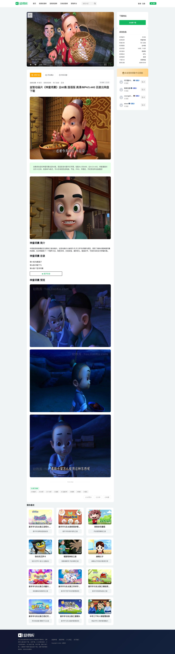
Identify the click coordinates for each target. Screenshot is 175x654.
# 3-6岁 (41, 492)
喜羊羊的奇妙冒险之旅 (70, 531)
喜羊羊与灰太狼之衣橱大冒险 (40, 586)
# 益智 (56, 492)
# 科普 (79, 492)
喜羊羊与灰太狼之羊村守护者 (70, 586)
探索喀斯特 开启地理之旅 (70, 561)
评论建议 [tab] (50, 75)
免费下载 (133, 22)
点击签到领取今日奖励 (134, 72)
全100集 (108, 552)
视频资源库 (43, 3)
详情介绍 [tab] (36, 75)
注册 (143, 3)
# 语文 (85, 492)
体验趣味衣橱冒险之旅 (40, 591)
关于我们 (76, 640)
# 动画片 (33, 492)
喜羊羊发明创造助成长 (40, 531)
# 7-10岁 (49, 492)
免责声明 (61, 640)
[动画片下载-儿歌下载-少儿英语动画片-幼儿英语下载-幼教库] (26, 635)
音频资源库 (53, 3)
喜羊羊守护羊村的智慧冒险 (70, 591)
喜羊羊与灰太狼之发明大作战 (40, 526)
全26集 (79, 552)
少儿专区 (69, 640)
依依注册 (127, 88)
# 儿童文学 (64, 492)
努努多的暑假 (99, 526)
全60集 (49, 523)
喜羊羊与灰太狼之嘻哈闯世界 (100, 586)
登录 (139, 3)
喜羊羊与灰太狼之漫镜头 (70, 616)
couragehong (128, 96)
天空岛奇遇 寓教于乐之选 (40, 621)
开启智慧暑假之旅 (100, 531)
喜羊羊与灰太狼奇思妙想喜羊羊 (71, 526)
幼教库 (64, 643)
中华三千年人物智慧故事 (100, 616)
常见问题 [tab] (64, 75)
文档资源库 (64, 3)
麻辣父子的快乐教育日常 (99, 561)
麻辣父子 (99, 556)
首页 (34, 3)
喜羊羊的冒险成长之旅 (99, 591)
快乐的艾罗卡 (40, 556)
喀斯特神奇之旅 (70, 556)
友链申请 (54, 640)
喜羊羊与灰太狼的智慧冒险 (70, 621)
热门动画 (56, 83)
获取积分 (74, 3)
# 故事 (72, 492)
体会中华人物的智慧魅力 (99, 621)
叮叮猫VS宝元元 (128, 80)
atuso (126, 103)
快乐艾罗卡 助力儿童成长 (40, 561)
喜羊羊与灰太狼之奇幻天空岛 (40, 616)
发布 (154, 3)
